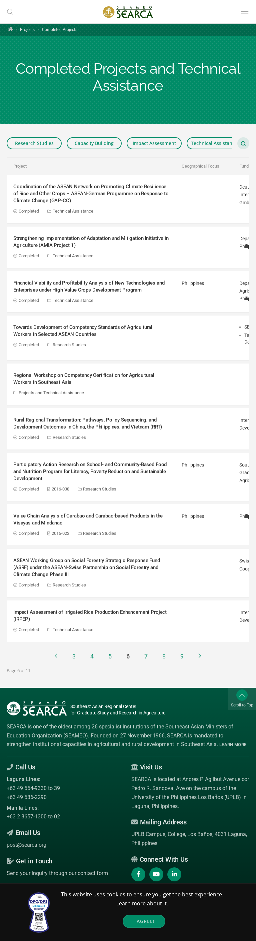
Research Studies (34, 143)
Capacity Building (94, 143)
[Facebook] (138, 874)
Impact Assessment (154, 143)
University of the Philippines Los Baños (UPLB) (186, 797)
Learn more (232, 744)
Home (10, 29)
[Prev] (56, 656)
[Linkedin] (174, 874)
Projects (27, 29)
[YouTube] (156, 874)
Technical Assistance (214, 143)
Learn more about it (141, 903)
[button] (10, 11)
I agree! (144, 921)
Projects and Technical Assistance (51, 392)
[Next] (199, 656)
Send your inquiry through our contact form (57, 873)
